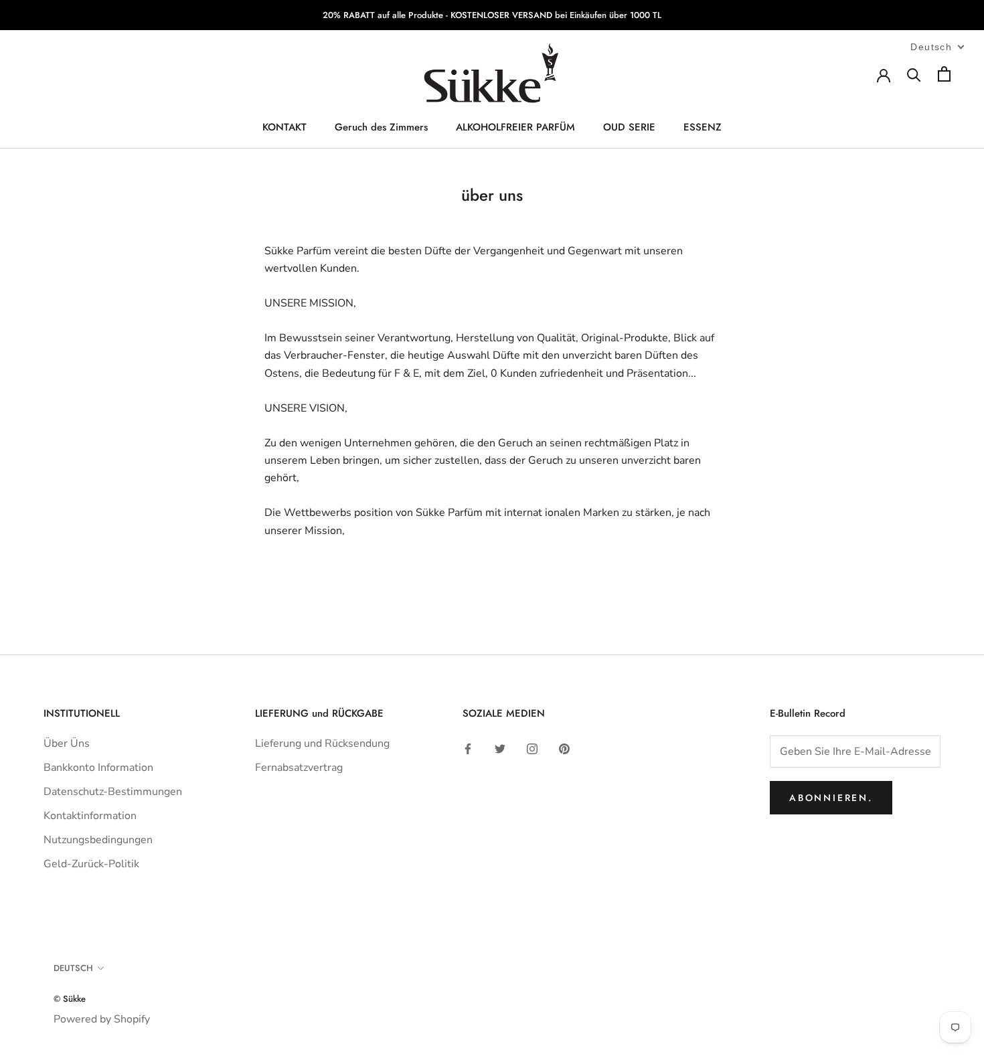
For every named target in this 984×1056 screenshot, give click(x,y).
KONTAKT (284, 127)
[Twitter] (500, 748)
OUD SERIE (629, 127)
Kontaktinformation (90, 815)
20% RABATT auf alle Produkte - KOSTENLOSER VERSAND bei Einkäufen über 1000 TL (492, 15)
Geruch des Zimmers (381, 127)
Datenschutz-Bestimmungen (113, 791)
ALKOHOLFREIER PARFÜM (515, 127)
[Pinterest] (564, 748)
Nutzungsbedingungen (98, 839)
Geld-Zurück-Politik (91, 864)
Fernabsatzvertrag (299, 767)
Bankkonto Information (98, 767)
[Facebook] (468, 748)
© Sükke (70, 998)
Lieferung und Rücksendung (322, 743)
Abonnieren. (831, 797)
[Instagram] (532, 748)
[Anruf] (914, 74)
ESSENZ (702, 127)
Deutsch (73, 968)
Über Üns (67, 743)
